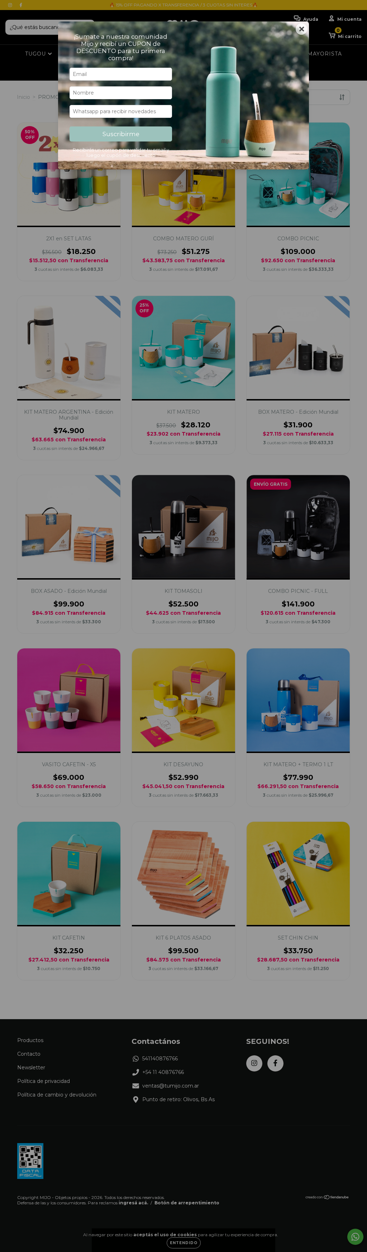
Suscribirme (121, 134)
